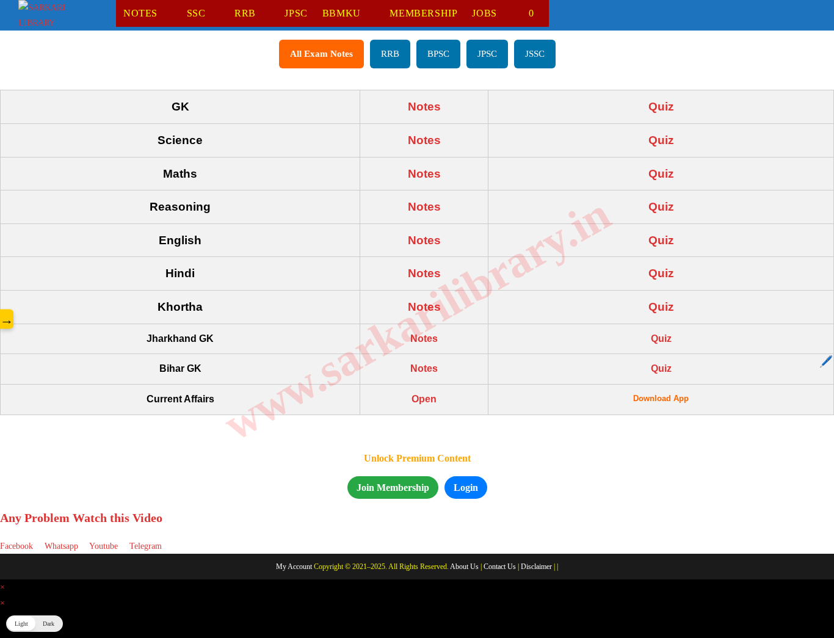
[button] (34, 623)
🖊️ (826, 361)
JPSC (487, 54)
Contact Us (500, 566)
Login (466, 487)
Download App (661, 398)
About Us (464, 566)
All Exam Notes (321, 54)
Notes (424, 106)
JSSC (535, 54)
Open (424, 399)
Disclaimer (536, 566)
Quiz (661, 106)
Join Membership (393, 487)
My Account (294, 566)
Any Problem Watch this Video (81, 517)
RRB (390, 54)
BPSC (438, 54)
